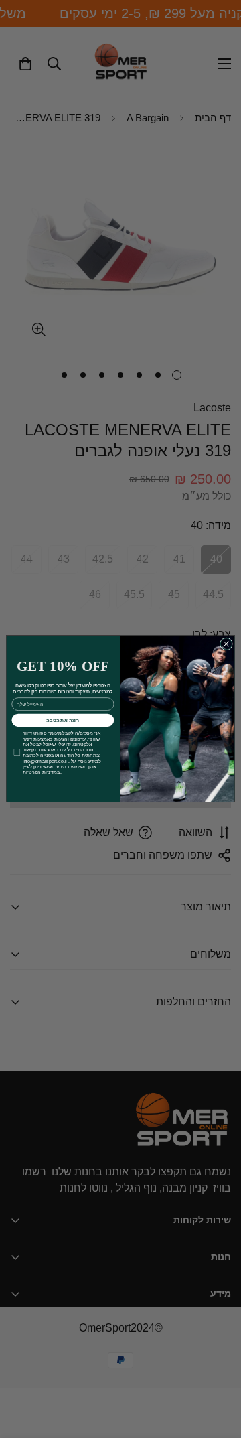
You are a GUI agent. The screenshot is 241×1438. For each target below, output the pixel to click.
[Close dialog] (226, 644)
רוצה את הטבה (63, 720)
